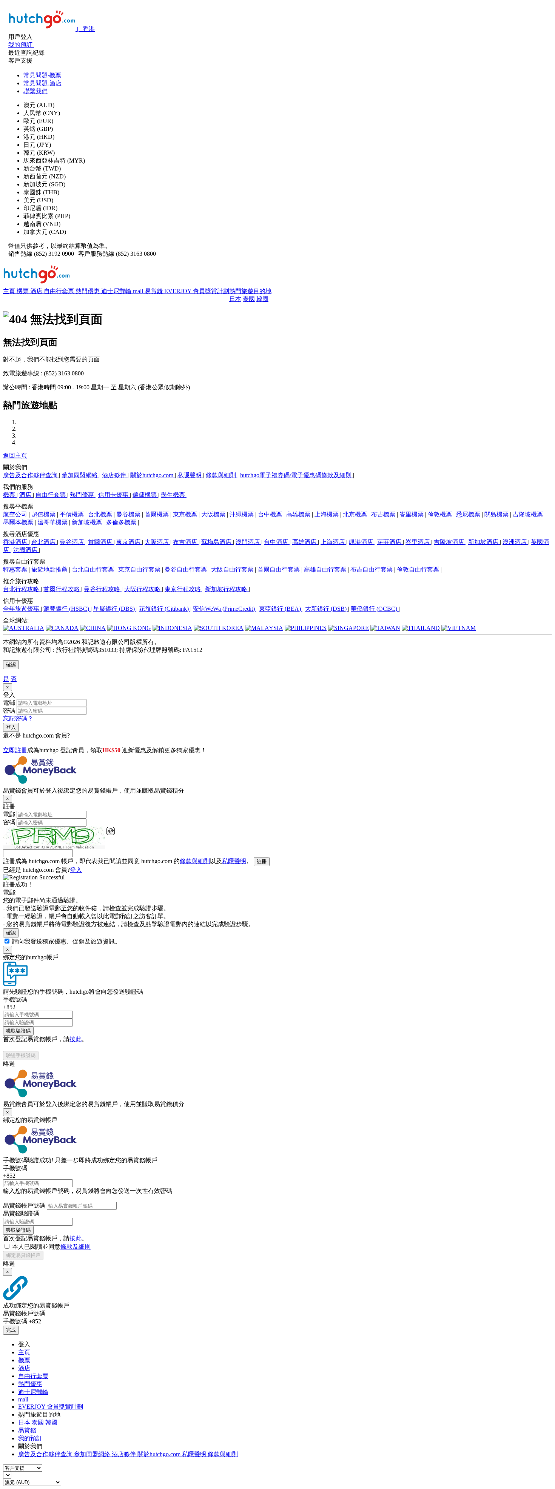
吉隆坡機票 (528, 514)
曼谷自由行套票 (186, 569)
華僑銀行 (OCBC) (375, 608)
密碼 (9, 710)
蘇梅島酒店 (217, 542)
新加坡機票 (87, 522)
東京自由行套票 (140, 569)
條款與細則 (221, 475)
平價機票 (72, 514)
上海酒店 (333, 542)
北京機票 (355, 514)
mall (139, 291)
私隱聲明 (190, 475)
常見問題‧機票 (42, 75)
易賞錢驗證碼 (21, 1213)
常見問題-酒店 (42, 83)
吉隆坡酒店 (450, 542)
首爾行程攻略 (62, 589)
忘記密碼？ (18, 718)
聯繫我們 (35, 91)
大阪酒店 (157, 542)
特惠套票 (16, 569)
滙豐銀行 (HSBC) (67, 608)
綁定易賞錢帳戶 (23, 1255)
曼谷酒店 (72, 542)
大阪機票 (214, 514)
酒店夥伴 (115, 475)
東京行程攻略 (183, 589)
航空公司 (16, 514)
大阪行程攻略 (143, 589)
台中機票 (271, 514)
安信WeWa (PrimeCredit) (224, 608)
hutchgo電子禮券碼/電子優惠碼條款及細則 (296, 475)
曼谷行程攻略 (103, 589)
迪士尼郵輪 (117, 291)
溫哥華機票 (53, 522)
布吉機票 (384, 514)
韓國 (262, 299)
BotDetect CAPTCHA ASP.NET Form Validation (54, 847)
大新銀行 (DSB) (326, 608)
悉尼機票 (469, 514)
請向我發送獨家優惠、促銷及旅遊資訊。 (66, 941)
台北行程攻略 (22, 589)
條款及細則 (75, 1246)
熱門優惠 (88, 291)
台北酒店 (44, 542)
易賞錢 (154, 291)
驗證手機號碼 (20, 1055)
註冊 (262, 861)
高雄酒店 (305, 542)
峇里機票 (412, 514)
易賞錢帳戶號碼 (24, 1205)
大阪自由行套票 (233, 569)
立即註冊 (15, 750)
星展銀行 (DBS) (114, 608)
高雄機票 (299, 514)
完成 (11, 1330)
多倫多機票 (122, 522)
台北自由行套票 (94, 569)
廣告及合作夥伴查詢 (31, 475)
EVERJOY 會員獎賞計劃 (196, 291)
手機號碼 (15, 999)
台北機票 (101, 514)
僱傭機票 (145, 495)
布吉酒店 (186, 542)
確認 (11, 664)
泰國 (249, 299)
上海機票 (327, 514)
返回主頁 (15, 455)
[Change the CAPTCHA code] (110, 831)
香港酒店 (16, 542)
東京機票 (186, 514)
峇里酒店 (418, 542)
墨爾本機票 (19, 522)
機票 (23, 291)
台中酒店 (277, 542)
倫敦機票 (440, 514)
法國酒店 (26, 550)
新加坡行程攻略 (227, 589)
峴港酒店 (362, 542)
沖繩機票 (242, 514)
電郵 (9, 702)
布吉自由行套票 (372, 569)
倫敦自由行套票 (419, 569)
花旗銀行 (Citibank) (164, 608)
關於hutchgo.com (152, 475)
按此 (75, 1039)
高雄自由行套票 (326, 569)
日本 (235, 299)
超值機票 (44, 514)
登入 (11, 727)
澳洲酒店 (515, 542)
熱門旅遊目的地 (250, 291)
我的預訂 (30, 1438)
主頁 (10, 291)
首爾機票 (157, 514)
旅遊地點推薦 (50, 569)
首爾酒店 (101, 542)
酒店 (37, 291)
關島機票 (497, 514)
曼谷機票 (129, 514)
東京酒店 (129, 542)
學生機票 (174, 495)
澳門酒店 (248, 542)
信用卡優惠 (114, 495)
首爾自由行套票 (279, 569)
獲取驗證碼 (18, 1031)
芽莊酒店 (390, 542)
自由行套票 (60, 291)
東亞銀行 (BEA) (280, 608)
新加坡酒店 (484, 542)
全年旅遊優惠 (22, 608)
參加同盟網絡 (80, 475)
